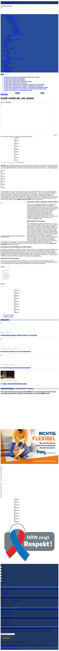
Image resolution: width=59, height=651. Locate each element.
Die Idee (15, 25)
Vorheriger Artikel (9, 315)
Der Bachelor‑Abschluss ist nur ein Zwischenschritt (16, 351)
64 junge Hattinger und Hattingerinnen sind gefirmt (16, 368)
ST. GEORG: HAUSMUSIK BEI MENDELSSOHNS (14, 384)
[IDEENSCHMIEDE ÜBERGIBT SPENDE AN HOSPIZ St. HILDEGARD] (7, 329)
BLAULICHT (6, 42)
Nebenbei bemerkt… (8, 3)
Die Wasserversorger (18, 34)
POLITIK (6, 44)
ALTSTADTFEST (8, 71)
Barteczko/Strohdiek (9, 162)
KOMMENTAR (7, 61)
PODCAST (6, 66)
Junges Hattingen (5, 364)
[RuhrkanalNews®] (29, 6)
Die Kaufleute (16, 31)
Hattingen (8, 102)
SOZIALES (6, 45)
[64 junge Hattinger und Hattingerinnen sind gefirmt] (7, 362)
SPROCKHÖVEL (7, 38)
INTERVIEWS (13, 20)
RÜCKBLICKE (10, 19)
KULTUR (6, 50)
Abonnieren (6, 638)
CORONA (12, 22)
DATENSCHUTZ (7, 612)
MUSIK (8, 53)
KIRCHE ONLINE (11, 48)
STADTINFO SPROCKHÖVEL (14, 39)
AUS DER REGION (8, 41)
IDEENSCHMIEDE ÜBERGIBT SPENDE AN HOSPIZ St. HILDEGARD (19, 335)
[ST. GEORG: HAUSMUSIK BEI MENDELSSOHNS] (7, 378)
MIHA (8, 54)
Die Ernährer (16, 29)
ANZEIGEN (6, 593)
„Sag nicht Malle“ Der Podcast (11, 2)
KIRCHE (5, 47)
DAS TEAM (6, 592)
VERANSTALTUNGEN (9, 67)
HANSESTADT (13, 23)
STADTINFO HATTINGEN (13, 16)
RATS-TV (6, 55)
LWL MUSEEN (7, 60)
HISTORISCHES (10, 18)
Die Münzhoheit (16, 32)
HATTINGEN (7, 15)
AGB (5, 615)
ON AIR (8, 57)
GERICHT (6, 64)
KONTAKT (6, 595)
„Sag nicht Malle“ (8, 69)
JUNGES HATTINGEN (9, 63)
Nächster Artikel (8, 317)
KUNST (8, 51)
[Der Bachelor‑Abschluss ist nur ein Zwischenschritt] (7, 346)
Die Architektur (16, 28)
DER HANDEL (16, 26)
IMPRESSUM (7, 613)
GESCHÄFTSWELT (11, 35)
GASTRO (9, 36)
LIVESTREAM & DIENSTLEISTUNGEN (16, 58)
